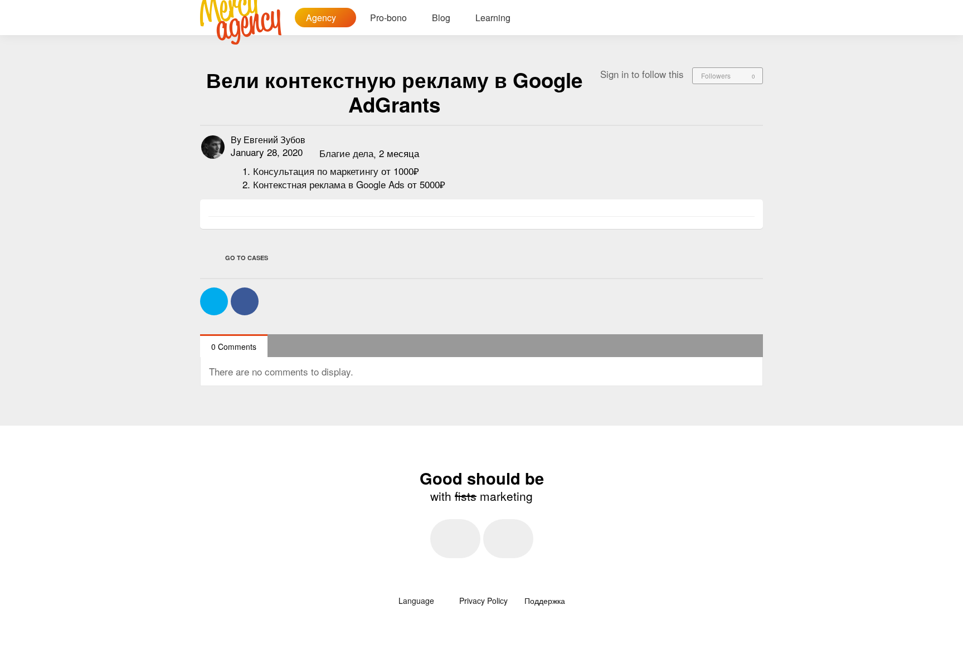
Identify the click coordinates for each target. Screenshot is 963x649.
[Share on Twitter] (214, 301)
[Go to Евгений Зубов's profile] (213, 147)
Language (417, 600)
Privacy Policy (483, 600)
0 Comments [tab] (233, 346)
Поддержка (544, 600)
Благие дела (346, 153)
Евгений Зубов (274, 139)
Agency (322, 17)
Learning (492, 17)
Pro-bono (388, 17)
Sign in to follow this (642, 74)
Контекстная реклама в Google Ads (330, 184)
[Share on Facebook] (245, 301)
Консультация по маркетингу (317, 171)
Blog (441, 17)
